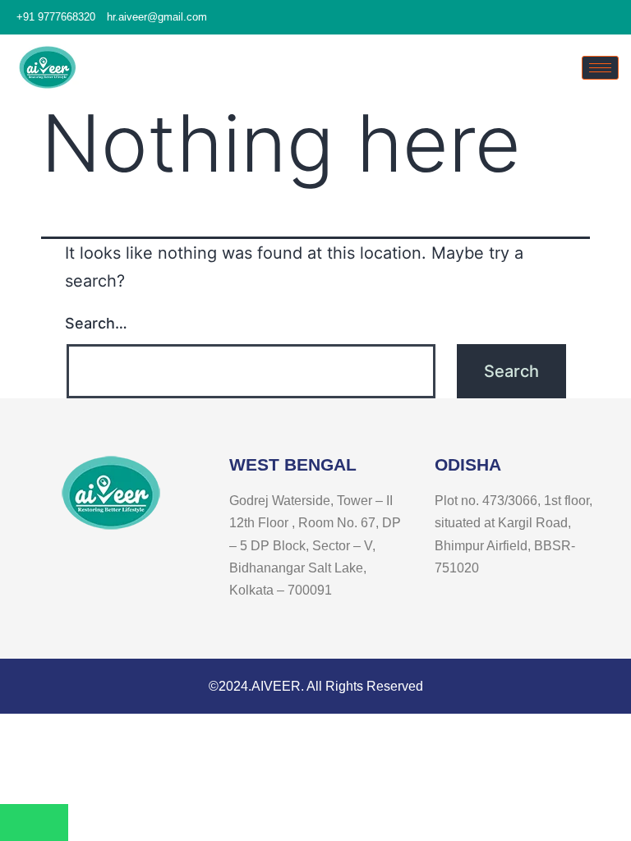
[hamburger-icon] (600, 68)
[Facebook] (585, 18)
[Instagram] (614, 18)
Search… (96, 323)
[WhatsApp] (34, 822)
